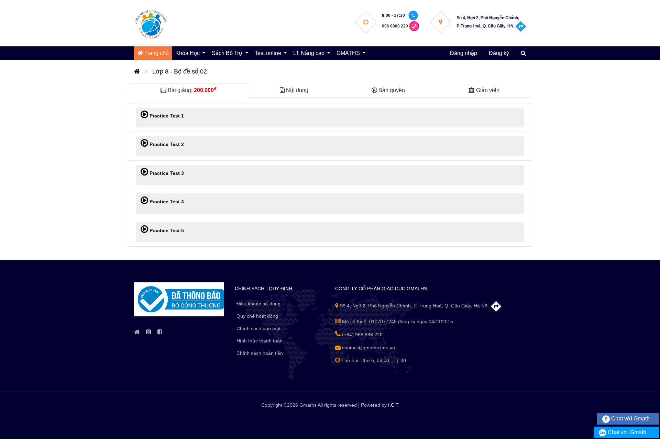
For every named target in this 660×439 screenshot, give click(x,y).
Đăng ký (499, 53)
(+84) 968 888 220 (362, 334)
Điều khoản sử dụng (258, 303)
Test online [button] (269, 53)
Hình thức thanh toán (259, 341)
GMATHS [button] (349, 53)
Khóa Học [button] (188, 53)
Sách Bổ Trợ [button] (228, 53)
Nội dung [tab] (296, 90)
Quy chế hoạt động (257, 316)
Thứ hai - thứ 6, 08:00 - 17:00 (373, 360)
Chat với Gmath (630, 418)
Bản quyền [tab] (391, 90)
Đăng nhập (463, 53)
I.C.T (393, 405)
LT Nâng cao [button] (309, 53)
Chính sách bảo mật (258, 328)
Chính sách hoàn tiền (259, 353)
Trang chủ (156, 53)
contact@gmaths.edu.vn (368, 347)
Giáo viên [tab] (487, 90)
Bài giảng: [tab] (191, 89)
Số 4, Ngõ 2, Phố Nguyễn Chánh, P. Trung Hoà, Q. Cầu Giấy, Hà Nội (414, 305)
